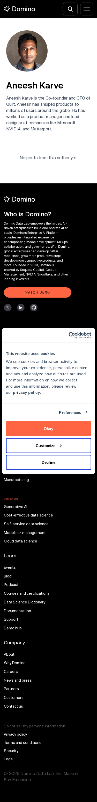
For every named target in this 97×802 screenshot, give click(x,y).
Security (11, 750)
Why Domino (15, 663)
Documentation (17, 611)
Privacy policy (15, 734)
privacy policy (26, 392)
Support (11, 619)
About (9, 654)
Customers (14, 697)
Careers (11, 671)
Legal (8, 759)
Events (10, 567)
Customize (45, 445)
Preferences (70, 412)
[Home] (19, 9)
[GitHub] (34, 307)
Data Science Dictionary (24, 602)
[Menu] (86, 9)
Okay (48, 428)
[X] (8, 307)
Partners (11, 689)
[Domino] (37, 199)
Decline (48, 462)
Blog (8, 576)
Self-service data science (26, 524)
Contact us (13, 706)
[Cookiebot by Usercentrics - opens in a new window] (69, 335)
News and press (18, 680)
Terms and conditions (22, 742)
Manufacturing (16, 479)
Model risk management (25, 532)
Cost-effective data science (28, 515)
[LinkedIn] (21, 307)
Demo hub (13, 628)
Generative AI (15, 506)
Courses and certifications (27, 593)
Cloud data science (20, 541)
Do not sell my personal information (34, 726)
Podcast (11, 584)
